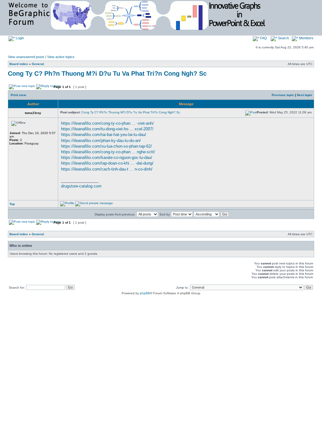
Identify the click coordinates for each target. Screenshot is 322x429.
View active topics (61, 57)
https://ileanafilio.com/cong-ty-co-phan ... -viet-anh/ (107, 123)
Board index (18, 64)
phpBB (145, 293)
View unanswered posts (26, 57)
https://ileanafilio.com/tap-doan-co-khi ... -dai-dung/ (107, 163)
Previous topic (283, 95)
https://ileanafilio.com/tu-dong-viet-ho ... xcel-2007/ (107, 129)
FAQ (263, 38)
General (38, 64)
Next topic (304, 95)
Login (19, 38)
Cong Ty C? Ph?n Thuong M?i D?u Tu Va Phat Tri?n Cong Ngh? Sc (107, 73)
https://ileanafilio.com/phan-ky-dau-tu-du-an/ (101, 140)
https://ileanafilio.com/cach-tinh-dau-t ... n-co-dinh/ (107, 169)
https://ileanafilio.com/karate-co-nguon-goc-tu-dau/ (106, 157)
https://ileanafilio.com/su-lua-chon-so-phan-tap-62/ (106, 146)
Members (306, 38)
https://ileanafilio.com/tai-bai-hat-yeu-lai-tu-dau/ (103, 134)
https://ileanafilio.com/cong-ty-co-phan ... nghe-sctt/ (108, 151)
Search (283, 38)
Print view (18, 95)
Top (12, 204)
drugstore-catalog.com (81, 186)
